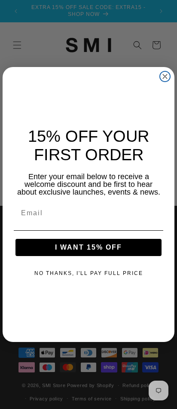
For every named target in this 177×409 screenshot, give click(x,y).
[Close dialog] (165, 76)
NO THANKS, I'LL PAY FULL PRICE (88, 273)
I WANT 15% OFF (88, 247)
